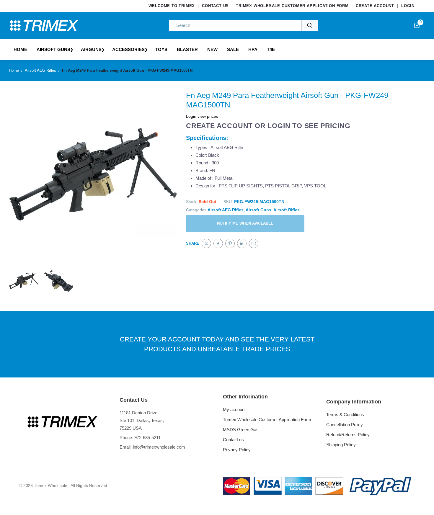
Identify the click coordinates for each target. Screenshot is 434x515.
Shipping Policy (341, 444)
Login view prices (202, 116)
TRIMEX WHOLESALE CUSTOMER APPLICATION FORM (292, 6)
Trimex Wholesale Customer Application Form (267, 419)
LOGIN (408, 6)
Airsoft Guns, (259, 209)
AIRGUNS (91, 49)
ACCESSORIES (128, 49)
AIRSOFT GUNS (53, 49)
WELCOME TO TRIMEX (172, 6)
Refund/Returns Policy (348, 434)
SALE (233, 49)
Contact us (233, 439)
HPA (252, 49)
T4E (271, 49)
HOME (20, 49)
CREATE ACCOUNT (375, 6)
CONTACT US (215, 6)
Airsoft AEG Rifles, (226, 209)
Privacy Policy (237, 449)
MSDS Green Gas (241, 429)
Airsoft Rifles (286, 209)
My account (234, 409)
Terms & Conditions (345, 414)
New (212, 49)
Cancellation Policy (344, 424)
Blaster (187, 49)
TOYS (161, 49)
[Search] (309, 25)
